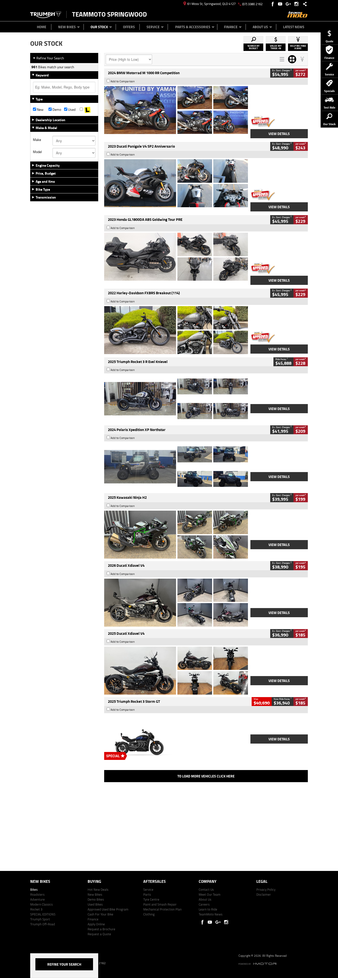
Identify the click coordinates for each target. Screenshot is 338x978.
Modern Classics (41, 904)
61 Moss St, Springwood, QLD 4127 (211, 3)
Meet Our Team (209, 894)
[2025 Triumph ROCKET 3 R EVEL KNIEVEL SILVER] (176, 399)
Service (153, 26)
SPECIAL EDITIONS (42, 914)
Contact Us (206, 889)
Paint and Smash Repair (160, 904)
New (40, 109)
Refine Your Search (48, 58)
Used (71, 109)
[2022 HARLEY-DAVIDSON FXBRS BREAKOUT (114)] (176, 330)
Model (37, 152)
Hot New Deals (98, 889)
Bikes (34, 889)
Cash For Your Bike (100, 914)
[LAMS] (87, 109)
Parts (147, 894)
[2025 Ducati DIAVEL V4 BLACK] (176, 603)
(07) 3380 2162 (252, 3)
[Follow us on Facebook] (273, 4)
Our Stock (99, 26)
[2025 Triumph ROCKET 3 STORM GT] (176, 738)
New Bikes (67, 26)
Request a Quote (99, 934)
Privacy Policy (265, 889)
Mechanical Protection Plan (162, 909)
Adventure (37, 899)
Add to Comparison (123, 81)
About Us (260, 26)
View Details (279, 133)
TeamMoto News (210, 914)
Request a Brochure (101, 929)
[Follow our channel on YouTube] (281, 4)
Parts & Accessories (192, 26)
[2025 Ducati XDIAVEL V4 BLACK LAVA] (176, 671)
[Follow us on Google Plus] (289, 4)
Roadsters (37, 894)
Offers (129, 26)
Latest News (293, 26)
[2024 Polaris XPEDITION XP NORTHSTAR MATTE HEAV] (176, 467)
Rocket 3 (36, 909)
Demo (56, 109)
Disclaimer (263, 894)
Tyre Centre (151, 899)
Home (41, 26)
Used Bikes (95, 904)
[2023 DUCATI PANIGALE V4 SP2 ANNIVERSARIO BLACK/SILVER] (176, 183)
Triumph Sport (40, 919)
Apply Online (96, 924)
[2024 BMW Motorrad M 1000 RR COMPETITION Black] (176, 110)
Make (37, 139)
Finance (231, 26)
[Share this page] (303, 4)
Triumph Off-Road (42, 924)
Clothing (149, 914)
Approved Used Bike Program (108, 909)
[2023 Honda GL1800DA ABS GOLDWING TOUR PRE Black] (176, 257)
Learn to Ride (208, 909)
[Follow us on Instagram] (297, 4)
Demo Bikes (96, 899)
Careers (204, 904)
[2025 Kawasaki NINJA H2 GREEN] (176, 535)
